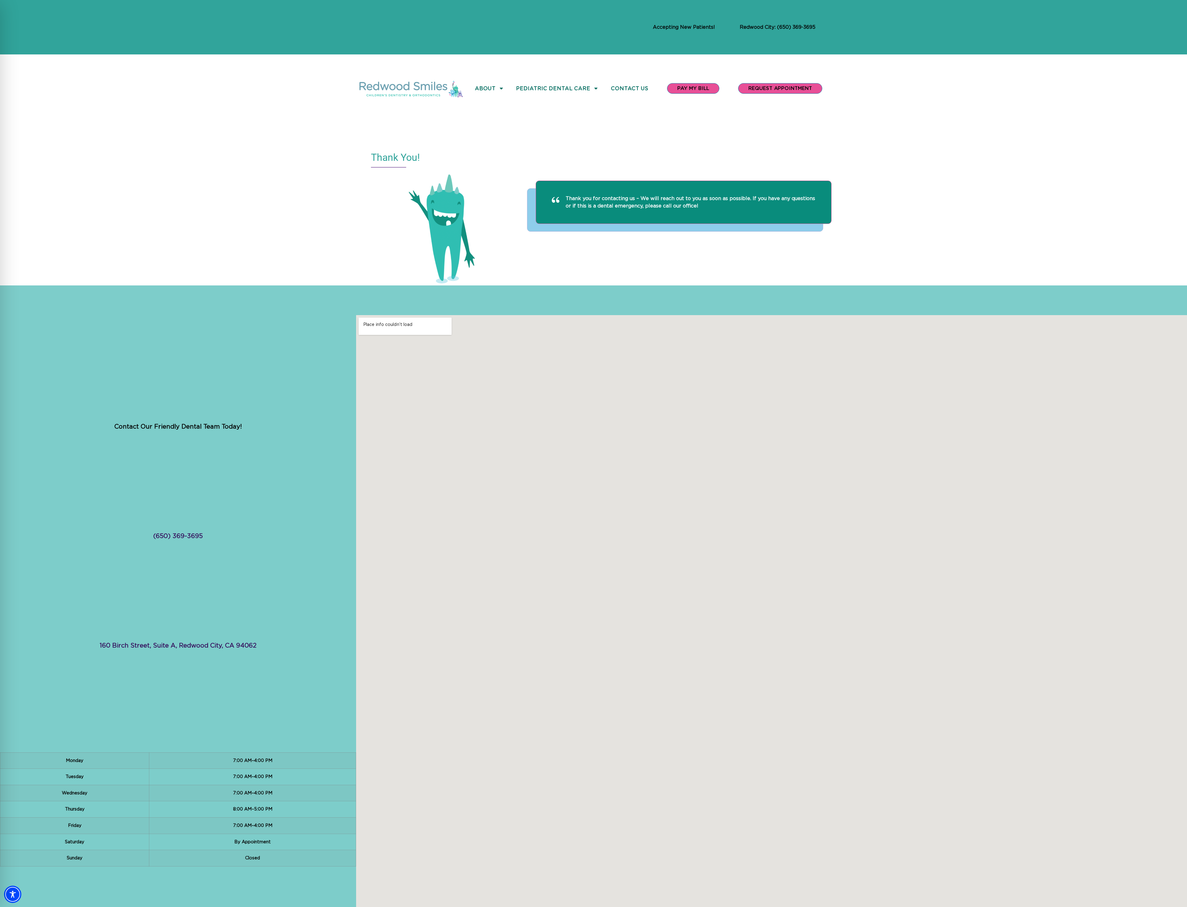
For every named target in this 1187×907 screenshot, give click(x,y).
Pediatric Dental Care (553, 88)
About (485, 88)
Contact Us (629, 88)
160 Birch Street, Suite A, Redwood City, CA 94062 (178, 646)
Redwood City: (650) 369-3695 (777, 27)
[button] (178, 809)
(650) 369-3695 (178, 536)
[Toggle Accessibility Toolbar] (13, 894)
